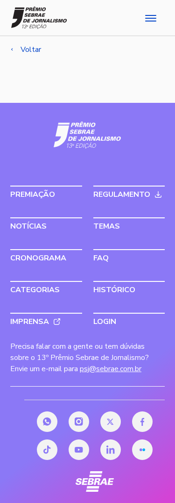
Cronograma (38, 258)
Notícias (28, 226)
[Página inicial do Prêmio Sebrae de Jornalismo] (39, 18)
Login (104, 321)
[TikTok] (47, 449)
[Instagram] (79, 421)
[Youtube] (79, 449)
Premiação (32, 194)
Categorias (35, 290)
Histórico (114, 290)
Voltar (31, 49)
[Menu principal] (150, 17)
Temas (106, 226)
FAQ (101, 258)
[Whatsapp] (47, 421)
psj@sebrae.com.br (110, 369)
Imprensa (29, 321)
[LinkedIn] (110, 449)
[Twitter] (110, 421)
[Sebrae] (87, 135)
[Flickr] (142, 449)
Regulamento (121, 194)
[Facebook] (142, 421)
